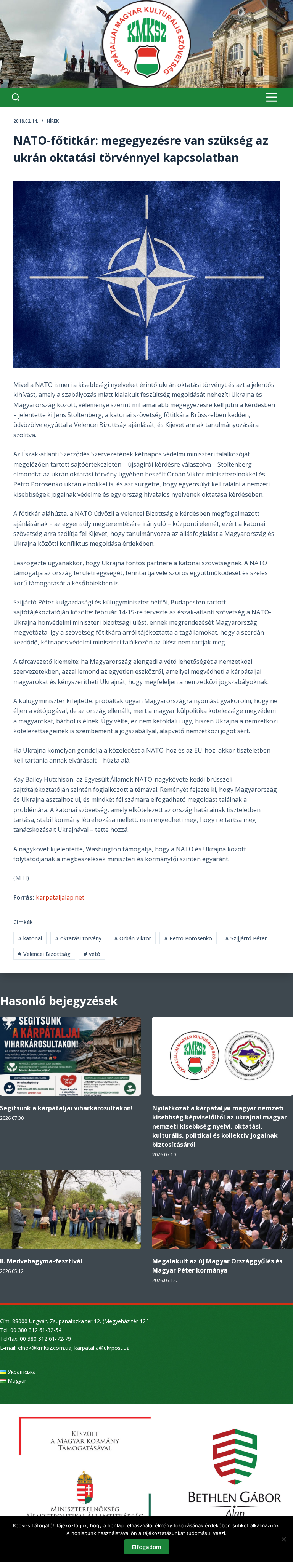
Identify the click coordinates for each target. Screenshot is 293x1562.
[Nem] (283, 1539)
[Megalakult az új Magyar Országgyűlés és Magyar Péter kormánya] (222, 1209)
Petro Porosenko (188, 938)
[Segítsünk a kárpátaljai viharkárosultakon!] (70, 1056)
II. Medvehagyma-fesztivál (41, 1261)
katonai (30, 938)
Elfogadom (146, 1547)
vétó (92, 954)
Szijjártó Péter (246, 938)
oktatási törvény (78, 938)
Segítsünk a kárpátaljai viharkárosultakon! (66, 1108)
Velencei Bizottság (44, 954)
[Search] (15, 97)
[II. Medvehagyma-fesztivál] (70, 1209)
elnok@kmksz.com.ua (44, 1347)
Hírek (53, 121)
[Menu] (271, 97)
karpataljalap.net (60, 897)
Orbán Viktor (132, 938)
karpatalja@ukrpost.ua (102, 1347)
